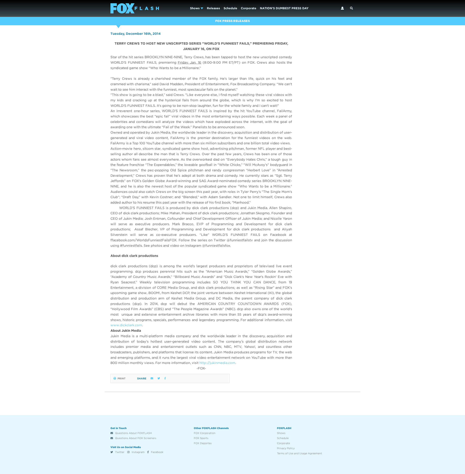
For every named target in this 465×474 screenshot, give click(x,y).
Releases (213, 8)
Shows (195, 8)
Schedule (230, 8)
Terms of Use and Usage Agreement (299, 453)
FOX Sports (201, 438)
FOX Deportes (203, 443)
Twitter (119, 452)
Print (122, 378)
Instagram (137, 452)
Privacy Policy (286, 448)
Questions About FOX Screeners (135, 438)
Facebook (156, 452)
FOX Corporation (204, 433)
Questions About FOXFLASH (133, 433)
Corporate (248, 8)
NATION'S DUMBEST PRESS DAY (284, 8)
